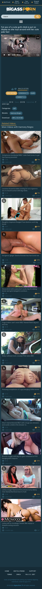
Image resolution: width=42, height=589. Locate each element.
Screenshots (23, 93)
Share (33, 93)
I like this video (12, 89)
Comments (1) (21, 97)
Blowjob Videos (36, 2)
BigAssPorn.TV (18, 585)
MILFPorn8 (7, 2)
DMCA (18, 574)
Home (7, 571)
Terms (9, 574)
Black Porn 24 (17, 2)
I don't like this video (15, 89)
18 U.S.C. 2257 (30, 574)
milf (14, 108)
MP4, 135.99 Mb (17, 118)
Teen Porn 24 (26, 2)
